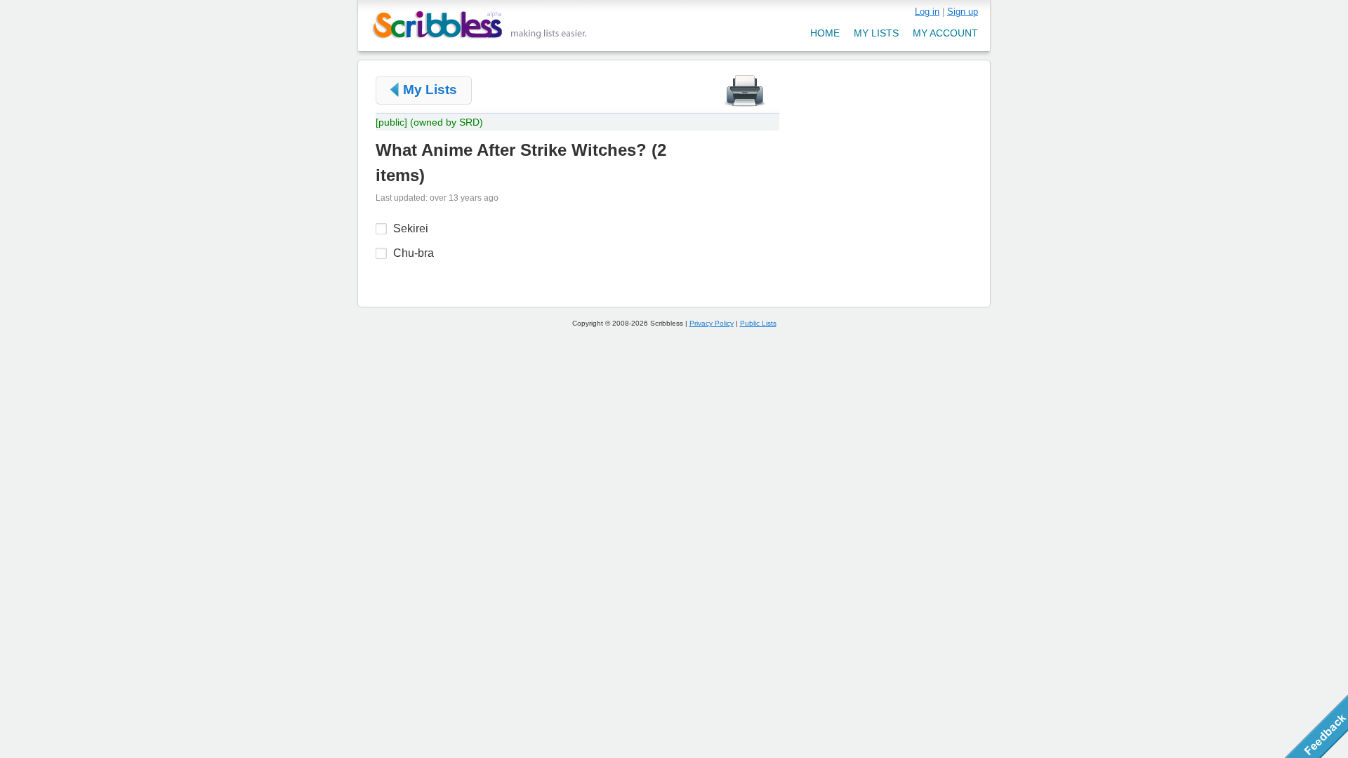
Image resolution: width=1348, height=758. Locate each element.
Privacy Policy (711, 323)
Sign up (962, 11)
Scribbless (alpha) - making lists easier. (480, 25)
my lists (876, 33)
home (825, 33)
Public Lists (758, 323)
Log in (927, 11)
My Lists (430, 89)
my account (945, 33)
